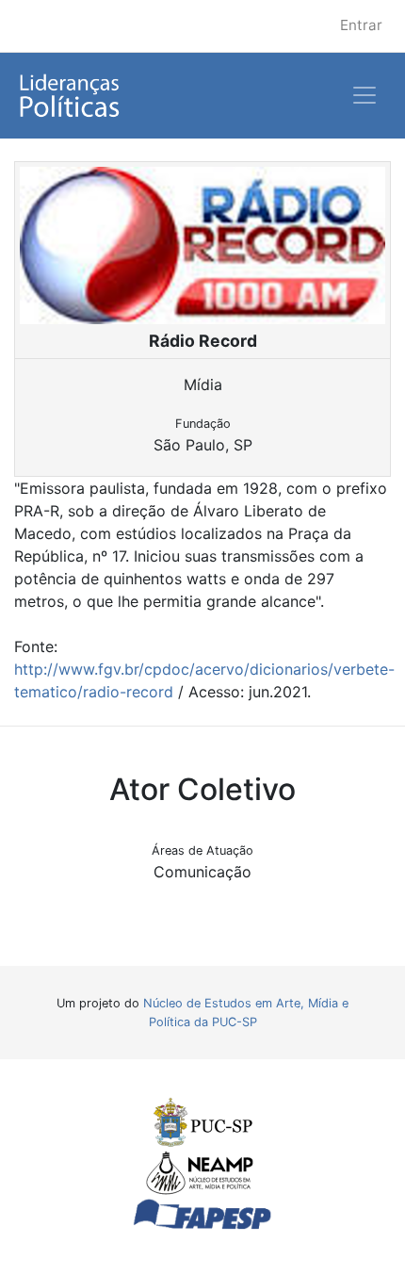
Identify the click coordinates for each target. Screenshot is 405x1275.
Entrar (361, 25)
